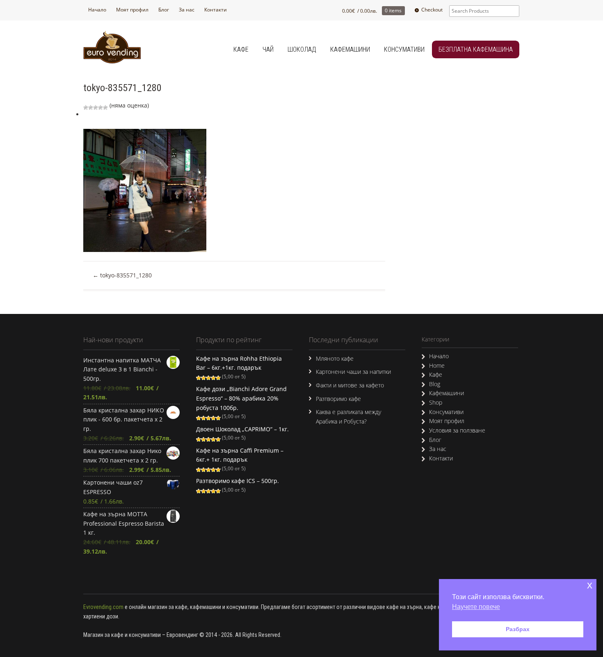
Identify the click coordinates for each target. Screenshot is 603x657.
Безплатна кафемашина (476, 49)
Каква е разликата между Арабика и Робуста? (348, 416)
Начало (97, 9)
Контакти (215, 9)
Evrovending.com (103, 607)
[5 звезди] (105, 107)
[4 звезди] (100, 107)
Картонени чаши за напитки (353, 371)
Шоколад (302, 49)
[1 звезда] (85, 107)
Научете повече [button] (476, 606)
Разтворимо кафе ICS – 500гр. (237, 481)
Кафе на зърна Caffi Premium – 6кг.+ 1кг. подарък (239, 455)
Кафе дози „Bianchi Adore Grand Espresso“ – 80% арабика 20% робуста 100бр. (241, 398)
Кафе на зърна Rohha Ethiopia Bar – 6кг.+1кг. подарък (239, 363)
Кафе (241, 49)
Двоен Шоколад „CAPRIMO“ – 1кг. (242, 429)
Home (437, 365)
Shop (435, 402)
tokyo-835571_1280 (122, 275)
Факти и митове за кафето (350, 385)
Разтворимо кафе (338, 399)
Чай (268, 49)
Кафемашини (350, 49)
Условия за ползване (457, 430)
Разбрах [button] (518, 629)
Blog (434, 384)
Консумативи (404, 49)
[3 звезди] (95, 107)
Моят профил (132, 9)
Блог (163, 9)
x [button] (589, 585)
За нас (186, 9)
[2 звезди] (90, 107)
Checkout (432, 9)
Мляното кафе (335, 358)
